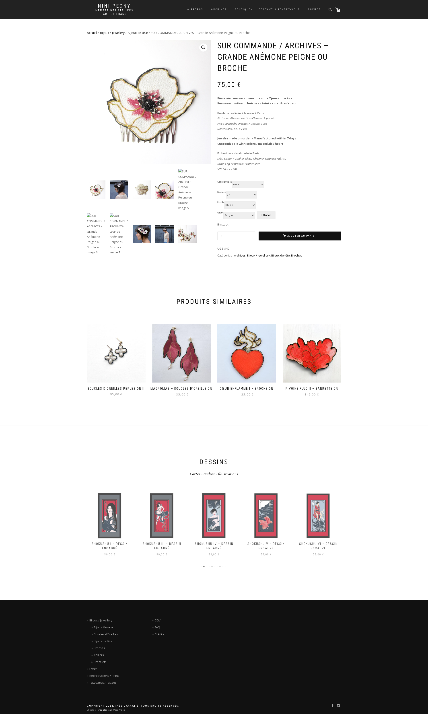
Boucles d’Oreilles (106, 634)
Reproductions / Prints (104, 676)
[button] (203, 47)
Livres (93, 669)
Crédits (159, 634)
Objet (220, 213)
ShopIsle (92, 709)
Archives (219, 9)
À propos (195, 9)
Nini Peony (114, 6)
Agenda (314, 9)
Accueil (92, 33)
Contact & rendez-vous (279, 9)
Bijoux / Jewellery (112, 33)
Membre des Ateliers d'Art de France (114, 12)
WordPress (118, 709)
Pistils (220, 202)
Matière (221, 192)
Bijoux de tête (138, 33)
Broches (296, 255)
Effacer (266, 215)
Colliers (99, 655)
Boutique (243, 9)
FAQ (157, 627)
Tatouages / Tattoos (103, 683)
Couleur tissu (224, 182)
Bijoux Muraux (103, 627)
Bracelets (100, 662)
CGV (157, 620)
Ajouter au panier (302, 235)
